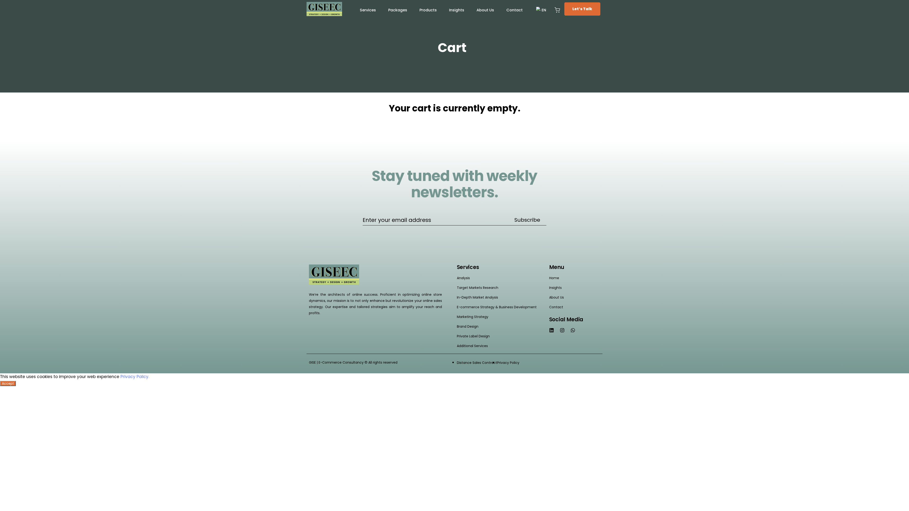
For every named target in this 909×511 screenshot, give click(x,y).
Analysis (463, 278)
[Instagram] (562, 330)
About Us (485, 10)
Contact (514, 10)
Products (428, 10)
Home (554, 278)
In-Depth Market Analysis (477, 297)
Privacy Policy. (134, 376)
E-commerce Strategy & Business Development (497, 307)
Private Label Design (473, 336)
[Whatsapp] (572, 330)
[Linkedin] (551, 330)
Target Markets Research (477, 287)
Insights (456, 10)
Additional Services (472, 346)
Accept (8, 383)
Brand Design (467, 326)
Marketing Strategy (472, 316)
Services (368, 10)
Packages (397, 10)
